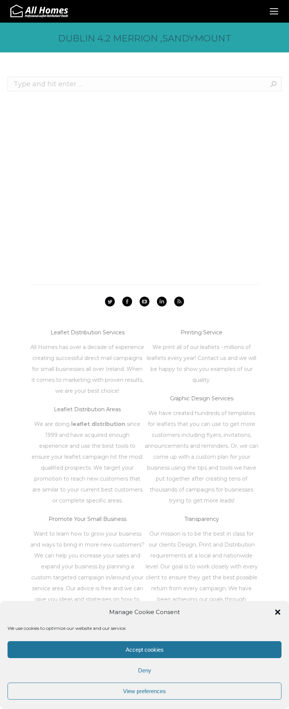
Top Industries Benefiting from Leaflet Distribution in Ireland (110, 187)
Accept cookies (145, 649)
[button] (277, 612)
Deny (144, 670)
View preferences (144, 691)
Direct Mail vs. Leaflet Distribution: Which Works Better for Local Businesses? (137, 174)
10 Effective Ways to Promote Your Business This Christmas (108, 146)
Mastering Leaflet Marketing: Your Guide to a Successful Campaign (121, 201)
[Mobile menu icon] (273, 11)
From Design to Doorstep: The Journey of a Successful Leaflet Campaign (130, 160)
